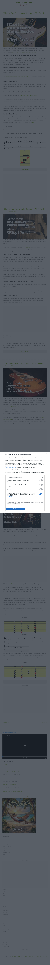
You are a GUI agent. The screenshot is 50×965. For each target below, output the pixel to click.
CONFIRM (15, 508)
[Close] (47, 454)
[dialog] (25, 482)
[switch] (41, 480)
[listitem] (25, 477)
